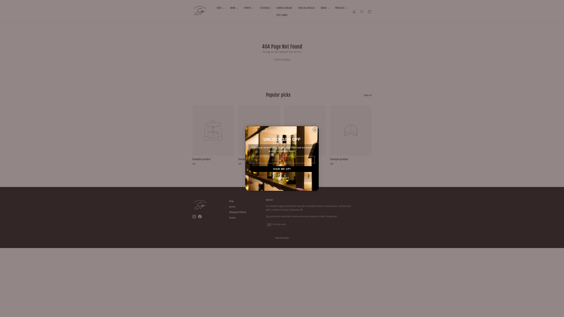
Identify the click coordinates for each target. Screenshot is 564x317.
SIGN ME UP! (282, 169)
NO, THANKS (282, 178)
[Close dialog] (315, 130)
